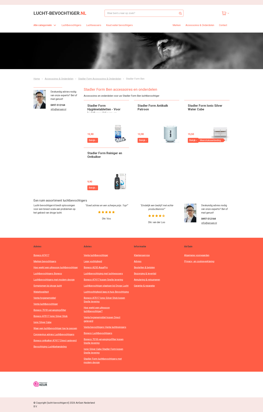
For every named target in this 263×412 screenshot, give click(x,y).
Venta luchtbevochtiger (45, 304)
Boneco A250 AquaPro (96, 267)
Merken (177, 25)
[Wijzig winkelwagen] (226, 13)
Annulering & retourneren (147, 279)
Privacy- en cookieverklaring (199, 261)
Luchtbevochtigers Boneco (47, 273)
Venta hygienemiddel (44, 297)
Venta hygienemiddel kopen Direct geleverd (102, 319)
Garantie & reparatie (144, 285)
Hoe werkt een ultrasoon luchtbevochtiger (55, 267)
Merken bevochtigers (44, 261)
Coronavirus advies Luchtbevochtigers (53, 334)
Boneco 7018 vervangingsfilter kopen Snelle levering (103, 341)
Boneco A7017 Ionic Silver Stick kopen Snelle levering (104, 299)
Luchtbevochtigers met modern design (54, 279)
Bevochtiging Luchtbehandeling (50, 346)
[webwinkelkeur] (40, 384)
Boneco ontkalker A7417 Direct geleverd (55, 340)
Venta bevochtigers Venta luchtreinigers (105, 327)
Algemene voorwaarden (196, 255)
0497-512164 (58, 105)
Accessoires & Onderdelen (200, 25)
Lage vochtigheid (93, 261)
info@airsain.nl (58, 109)
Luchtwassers (93, 25)
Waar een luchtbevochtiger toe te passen (55, 328)
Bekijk (92, 140)
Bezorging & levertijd (145, 273)
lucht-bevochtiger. (59, 13)
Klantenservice (142, 255)
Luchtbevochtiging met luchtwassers (103, 273)
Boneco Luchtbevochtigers (98, 333)
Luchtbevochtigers (71, 25)
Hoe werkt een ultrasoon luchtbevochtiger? (97, 309)
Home (36, 79)
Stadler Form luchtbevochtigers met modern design (103, 360)
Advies (137, 261)
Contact (223, 25)
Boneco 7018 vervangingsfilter (49, 310)
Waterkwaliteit (41, 291)
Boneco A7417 (41, 255)
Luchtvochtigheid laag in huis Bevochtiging (106, 291)
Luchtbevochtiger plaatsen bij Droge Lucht (106, 285)
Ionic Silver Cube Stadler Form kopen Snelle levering (103, 351)
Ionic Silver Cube (42, 322)
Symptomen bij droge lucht (47, 285)
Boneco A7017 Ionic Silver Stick (50, 316)
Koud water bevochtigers (119, 25)
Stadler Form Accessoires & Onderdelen (99, 79)
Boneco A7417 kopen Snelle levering (103, 279)
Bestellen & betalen (144, 267)
